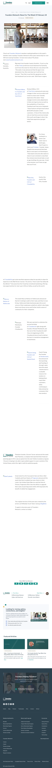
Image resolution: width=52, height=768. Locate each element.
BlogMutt (43, 503)
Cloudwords (32, 326)
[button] (26, 3)
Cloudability (8, 279)
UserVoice (32, 91)
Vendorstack (44, 356)
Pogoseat (35, 478)
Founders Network (15, 53)
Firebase (36, 147)
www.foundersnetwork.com (14, 60)
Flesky (21, 65)
